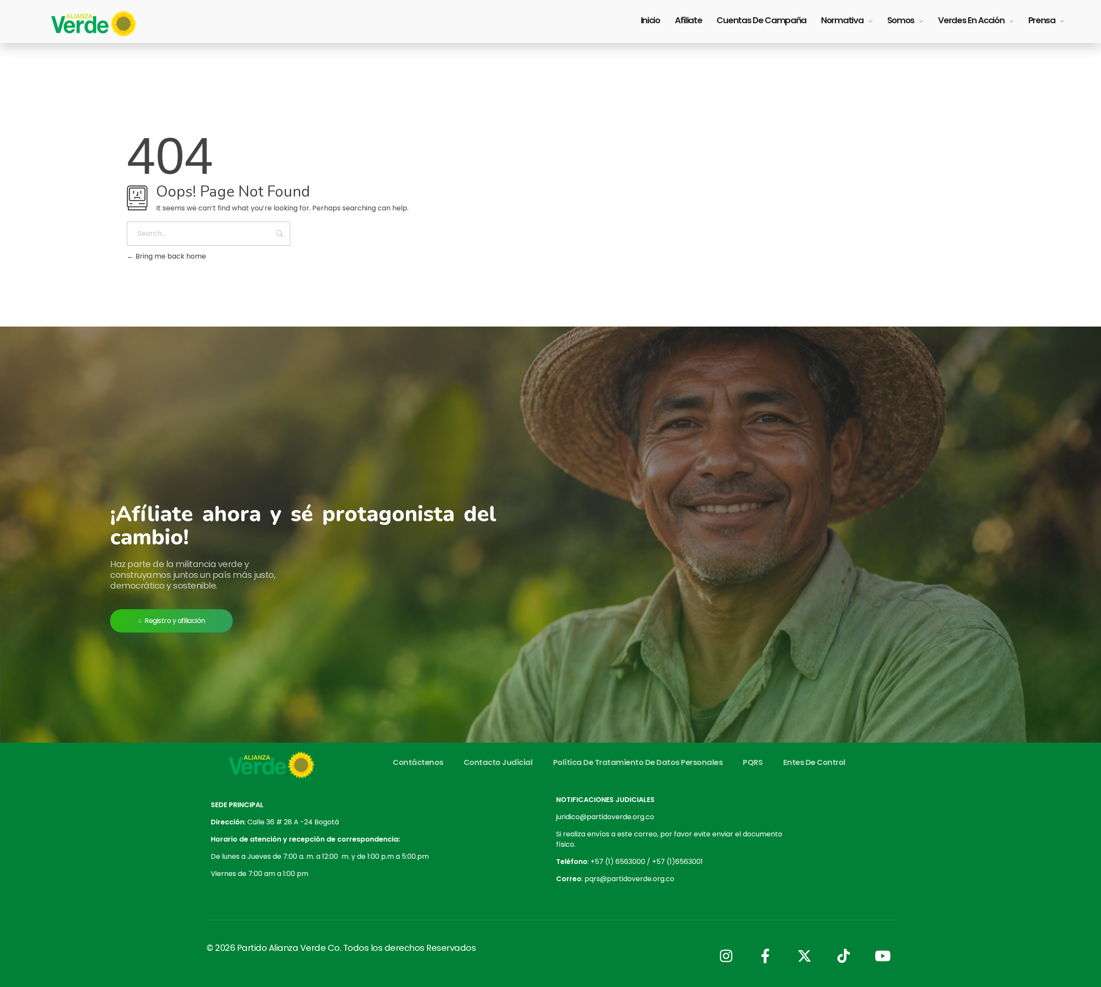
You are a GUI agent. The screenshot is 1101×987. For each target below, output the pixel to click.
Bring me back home (170, 256)
